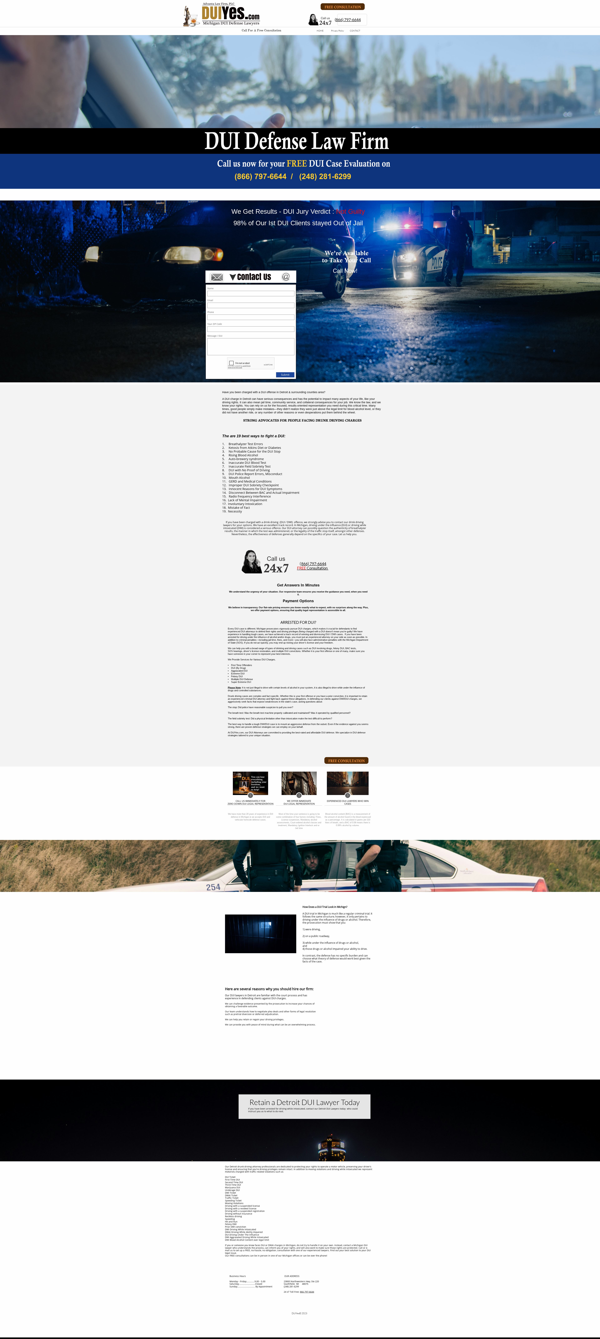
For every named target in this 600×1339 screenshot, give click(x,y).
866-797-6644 (307, 1291)
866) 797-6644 (348, 19)
